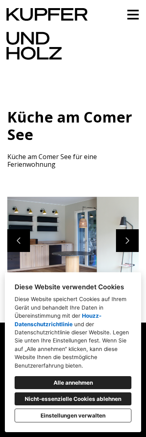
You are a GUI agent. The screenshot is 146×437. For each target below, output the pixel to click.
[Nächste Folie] (127, 240)
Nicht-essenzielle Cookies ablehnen (73, 399)
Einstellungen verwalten (73, 415)
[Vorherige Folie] (18, 240)
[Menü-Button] (133, 14)
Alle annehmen (73, 382)
